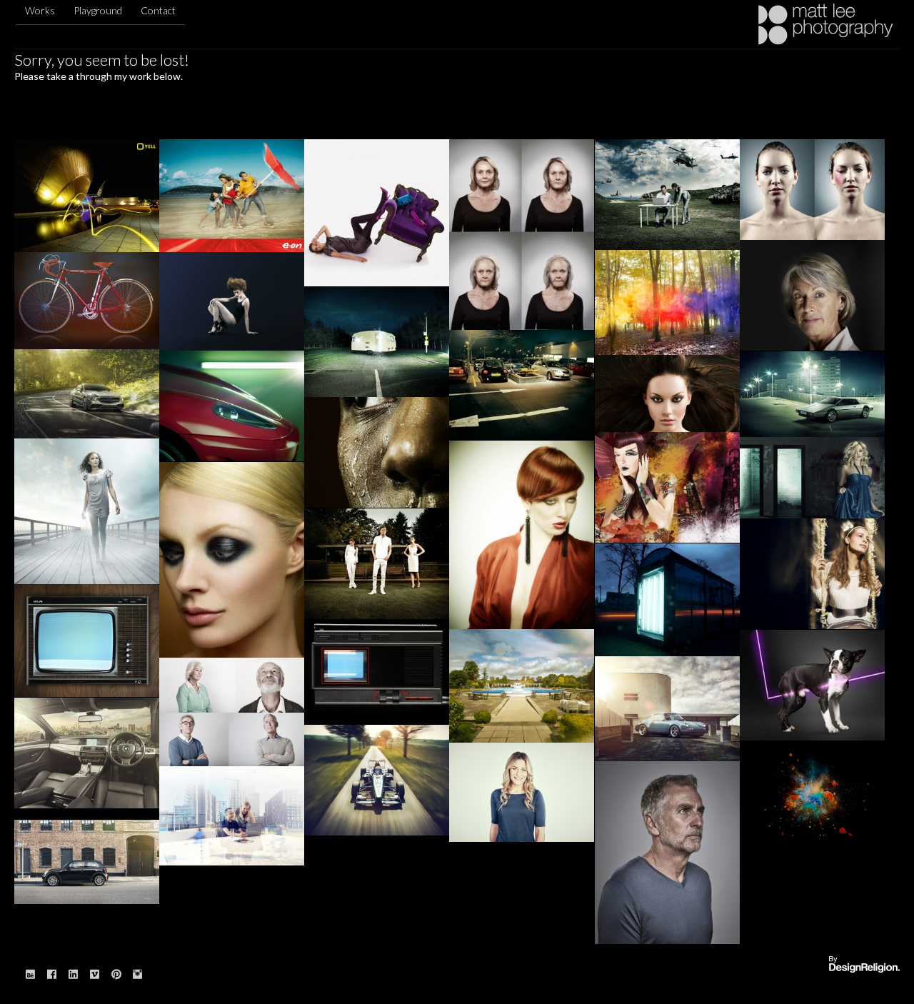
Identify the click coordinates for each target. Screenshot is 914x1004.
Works (40, 10)
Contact (158, 10)
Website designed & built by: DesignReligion (864, 965)
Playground (98, 10)
